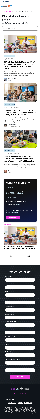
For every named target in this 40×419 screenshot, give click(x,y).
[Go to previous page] (11, 256)
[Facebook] (17, 393)
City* (6, 329)
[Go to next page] (29, 256)
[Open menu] (38, 5)
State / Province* (10, 336)
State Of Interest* (10, 314)
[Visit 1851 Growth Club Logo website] (26, 389)
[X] (26, 393)
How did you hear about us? (13, 359)
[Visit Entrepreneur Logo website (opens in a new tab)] (13, 389)
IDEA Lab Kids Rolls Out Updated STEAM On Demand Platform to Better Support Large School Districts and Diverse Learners (19, 248)
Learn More (13, 217)
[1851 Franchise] (6, 5)
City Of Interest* (9, 306)
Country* (7, 344)
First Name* (8, 276)
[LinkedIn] (23, 393)
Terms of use (28, 402)
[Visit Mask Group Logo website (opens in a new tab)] (21, 388)
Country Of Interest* (11, 321)
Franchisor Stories (9, 56)
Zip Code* (8, 352)
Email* (7, 291)
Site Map (20, 402)
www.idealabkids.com (12, 212)
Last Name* (8, 284)
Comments (8, 367)
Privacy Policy (12, 402)
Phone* (7, 299)
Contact (20, 377)
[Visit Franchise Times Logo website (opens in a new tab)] (17, 389)
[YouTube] (20, 393)
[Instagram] (14, 393)
